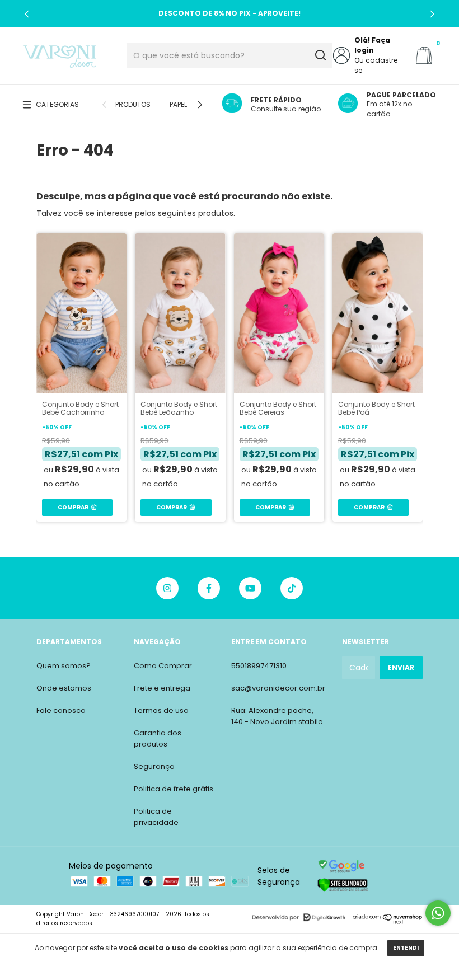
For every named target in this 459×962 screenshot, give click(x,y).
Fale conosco (61, 710)
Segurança (154, 766)
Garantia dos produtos (157, 738)
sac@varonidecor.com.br (278, 688)
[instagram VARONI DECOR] (167, 588)
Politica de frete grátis (173, 788)
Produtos (133, 104)
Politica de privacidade (156, 817)
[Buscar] (320, 55)
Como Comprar (163, 665)
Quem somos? (63, 665)
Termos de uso (161, 710)
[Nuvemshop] (388, 921)
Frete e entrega (162, 688)
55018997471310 (259, 665)
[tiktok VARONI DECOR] (291, 588)
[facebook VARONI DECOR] (209, 588)
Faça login (372, 45)
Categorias (57, 104)
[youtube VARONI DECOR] (250, 588)
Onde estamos (63, 688)
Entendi (406, 948)
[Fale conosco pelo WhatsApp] (438, 913)
